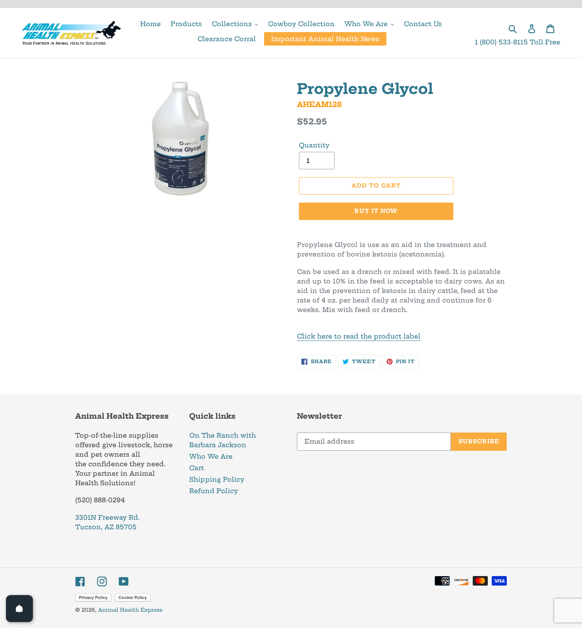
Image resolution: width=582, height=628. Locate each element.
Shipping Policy (216, 479)
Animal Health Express (130, 610)
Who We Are (210, 456)
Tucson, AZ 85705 (106, 527)
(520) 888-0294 (100, 500)
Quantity (314, 145)
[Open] (19, 608)
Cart (196, 468)
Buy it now (376, 210)
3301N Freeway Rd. (107, 517)
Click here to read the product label (358, 336)
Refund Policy (213, 491)
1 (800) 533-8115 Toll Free (517, 42)
